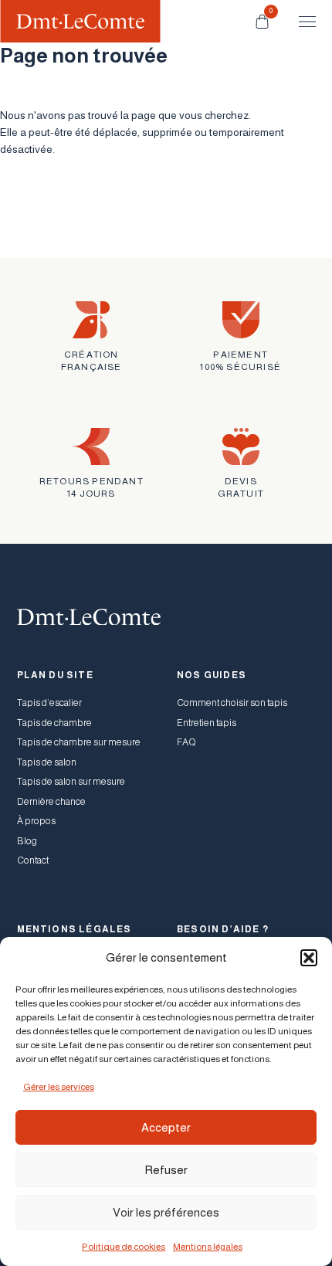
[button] (309, 958)
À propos (36, 821)
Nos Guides (211, 675)
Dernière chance (51, 801)
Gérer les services (58, 1086)
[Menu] (300, 21)
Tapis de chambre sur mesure (79, 742)
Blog (27, 841)
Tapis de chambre (54, 723)
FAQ (186, 742)
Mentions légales (207, 1246)
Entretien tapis (206, 723)
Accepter (166, 1127)
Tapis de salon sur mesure (71, 781)
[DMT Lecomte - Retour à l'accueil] (80, 21)
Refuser (166, 1169)
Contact (33, 860)
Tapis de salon (46, 762)
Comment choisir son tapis (232, 702)
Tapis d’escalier (49, 702)
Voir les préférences (166, 1212)
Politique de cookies (123, 1246)
